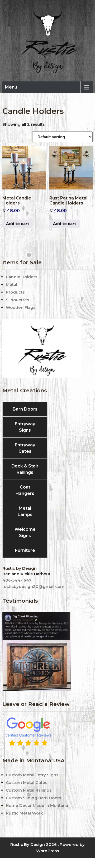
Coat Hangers (25, 490)
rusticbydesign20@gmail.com (33, 586)
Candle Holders (21, 276)
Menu (11, 87)
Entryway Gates (25, 448)
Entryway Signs (25, 427)
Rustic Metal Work (24, 813)
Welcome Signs (25, 532)
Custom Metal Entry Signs (32, 774)
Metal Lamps (25, 511)
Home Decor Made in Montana (37, 805)
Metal (11, 284)
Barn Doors (25, 409)
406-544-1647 (16, 580)
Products (15, 292)
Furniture (25, 550)
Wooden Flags (20, 307)
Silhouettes (17, 299)
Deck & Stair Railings (25, 469)
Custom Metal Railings (28, 790)
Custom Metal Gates (26, 782)
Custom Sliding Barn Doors (33, 797)
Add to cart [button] (17, 223)
